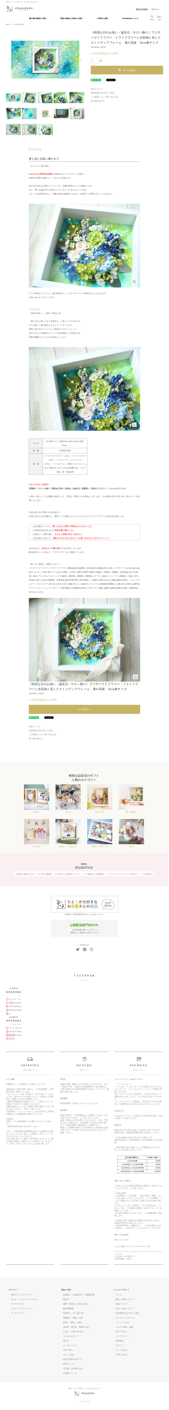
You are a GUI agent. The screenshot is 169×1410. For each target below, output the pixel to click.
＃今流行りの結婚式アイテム (68, 874)
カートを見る (121, 1350)
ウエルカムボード (71, 1336)
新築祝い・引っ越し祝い (74, 1313)
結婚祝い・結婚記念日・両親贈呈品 (79, 1295)
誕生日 (66, 1299)
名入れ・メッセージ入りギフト (24, 1299)
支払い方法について (124, 1308)
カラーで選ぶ (69, 1355)
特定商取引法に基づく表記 (103, 93)
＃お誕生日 (148, 874)
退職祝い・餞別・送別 (73, 1318)
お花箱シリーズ (70, 1373)
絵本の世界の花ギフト (73, 1359)
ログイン (155, 9)
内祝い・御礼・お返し (73, 1322)
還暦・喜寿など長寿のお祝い (76, 1304)
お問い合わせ (121, 1355)
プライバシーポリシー (125, 1318)
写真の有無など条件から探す (71, 18)
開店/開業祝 (68, 1308)
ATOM (123, 1332)
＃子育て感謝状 (45, 874)
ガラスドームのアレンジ (22, 1308)
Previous (10, 60)
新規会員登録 (142, 9)
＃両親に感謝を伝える (25, 874)
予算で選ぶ (68, 1350)
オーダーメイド (18, 1313)
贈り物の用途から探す (38, 18)
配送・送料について (124, 1299)
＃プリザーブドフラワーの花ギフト (124, 874)
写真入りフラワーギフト (22, 1295)
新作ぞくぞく (69, 1364)
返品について (97, 89)
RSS (117, 1332)
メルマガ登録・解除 (124, 1327)
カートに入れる (129, 70)
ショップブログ (122, 1322)
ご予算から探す (102, 18)
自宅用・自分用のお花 (73, 1368)
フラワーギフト (19, 24)
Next (81, 60)
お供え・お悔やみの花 (73, 1332)
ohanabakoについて (130, 18)
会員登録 (119, 1341)
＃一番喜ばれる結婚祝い (94, 874)
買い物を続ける (98, 101)
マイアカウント (122, 1336)
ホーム (8, 24)
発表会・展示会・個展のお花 (76, 1327)
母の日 (66, 1341)
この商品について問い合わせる (105, 97)
